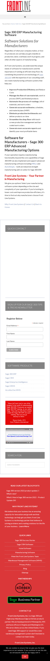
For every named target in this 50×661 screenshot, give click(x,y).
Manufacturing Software (25, 552)
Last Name (11, 341)
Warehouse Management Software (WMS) (25, 560)
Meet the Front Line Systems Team (25, 556)
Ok (25, 657)
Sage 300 (35, 616)
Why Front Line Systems (14, 204)
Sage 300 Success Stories (25, 540)
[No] (47, 653)
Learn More (24, 526)
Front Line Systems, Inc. (18, 616)
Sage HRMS (10, 386)
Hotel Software (25, 548)
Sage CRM (9, 378)
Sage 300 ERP (10, 374)
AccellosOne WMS (13, 390)
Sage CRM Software (25, 544)
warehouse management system (18, 633)
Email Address (12, 326)
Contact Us (29, 204)
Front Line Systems (25, 6)
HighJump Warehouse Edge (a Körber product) (25, 619)
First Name (11, 333)
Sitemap (25, 572)
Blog (25, 568)
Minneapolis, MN (38, 622)
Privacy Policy (25, 564)
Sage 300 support (19, 631)
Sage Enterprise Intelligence (16, 382)
